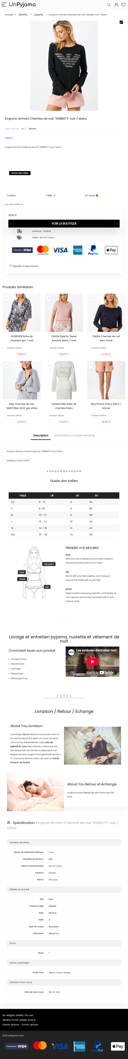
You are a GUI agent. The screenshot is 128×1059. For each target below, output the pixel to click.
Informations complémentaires (74, 435)
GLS (50, 859)
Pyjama (39, 14)
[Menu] (4, 4)
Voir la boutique (64, 224)
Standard (54, 926)
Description (40, 435)
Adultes (52, 906)
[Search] (109, 4)
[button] (121, 22)
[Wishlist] (123, 5)
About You (18, 726)
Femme (23, 14)
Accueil (9, 14)
